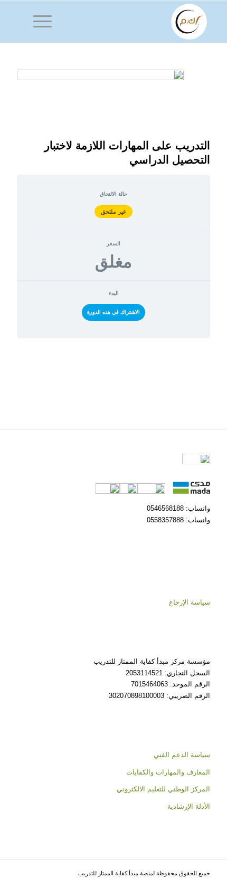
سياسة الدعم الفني (182, 755)
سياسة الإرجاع (189, 602)
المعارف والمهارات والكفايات (168, 772)
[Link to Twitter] (41, 876)
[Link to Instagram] (25, 876)
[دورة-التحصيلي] (100, 101)
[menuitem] (46, 22)
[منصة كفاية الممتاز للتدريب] (132, 22)
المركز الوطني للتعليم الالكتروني (163, 789)
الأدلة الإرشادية (188, 806)
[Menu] (46, 22)
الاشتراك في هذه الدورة (113, 312)
